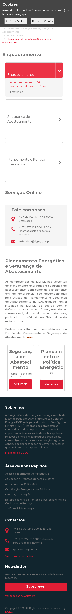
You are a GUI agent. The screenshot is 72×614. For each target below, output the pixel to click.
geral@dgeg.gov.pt (25, 549)
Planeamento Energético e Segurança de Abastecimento (29, 84)
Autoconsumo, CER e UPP (21, 484)
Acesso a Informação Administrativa (27, 473)
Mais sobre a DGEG (16, 452)
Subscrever (36, 586)
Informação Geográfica (19, 494)
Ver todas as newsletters (20, 595)
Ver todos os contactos (19, 556)
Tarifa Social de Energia (19, 508)
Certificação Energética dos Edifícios (27, 489)
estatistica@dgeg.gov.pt (34, 241)
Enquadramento (16, 35)
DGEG (9, 611)
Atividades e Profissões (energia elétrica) (30, 478)
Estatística (16, 91)
